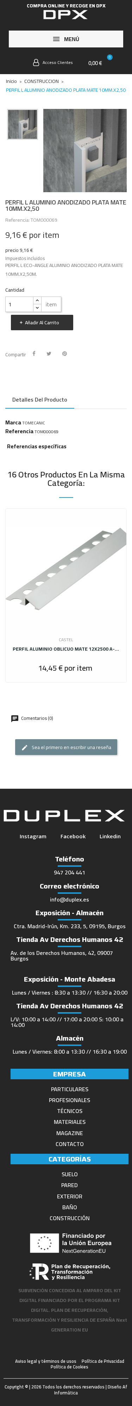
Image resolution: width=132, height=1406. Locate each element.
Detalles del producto (39, 399)
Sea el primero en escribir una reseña (71, 747)
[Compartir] (34, 353)
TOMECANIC (33, 423)
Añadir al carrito (42, 322)
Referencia (19, 431)
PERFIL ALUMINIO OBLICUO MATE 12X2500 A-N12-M (66, 649)
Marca (13, 422)
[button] (19, 64)
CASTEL (66, 640)
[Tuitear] (49, 353)
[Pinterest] (64, 353)
